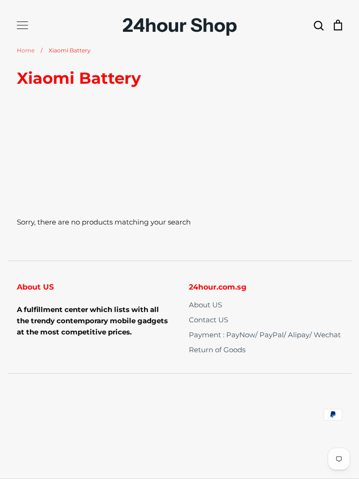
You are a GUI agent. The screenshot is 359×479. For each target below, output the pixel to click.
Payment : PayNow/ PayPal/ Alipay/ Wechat (265, 334)
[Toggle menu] (22, 25)
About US (205, 304)
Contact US (208, 319)
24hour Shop (179, 25)
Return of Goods (217, 349)
